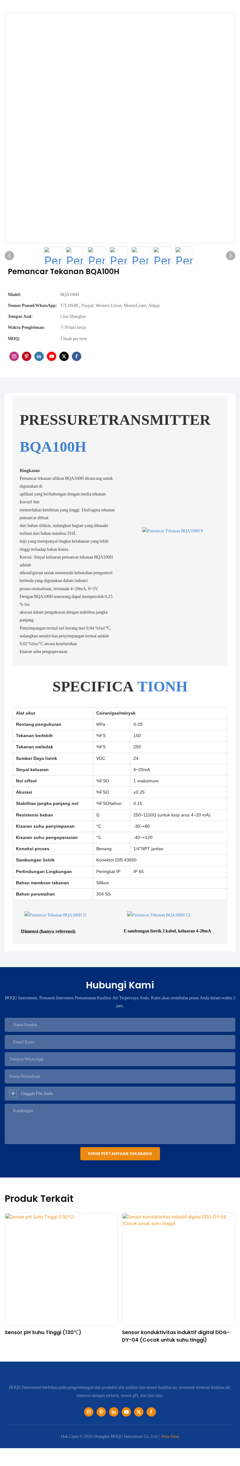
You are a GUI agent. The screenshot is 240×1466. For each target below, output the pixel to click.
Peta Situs (170, 1436)
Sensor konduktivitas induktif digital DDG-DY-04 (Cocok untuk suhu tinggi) (58, 1336)
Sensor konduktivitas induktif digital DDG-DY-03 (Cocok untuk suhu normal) (176, 1336)
